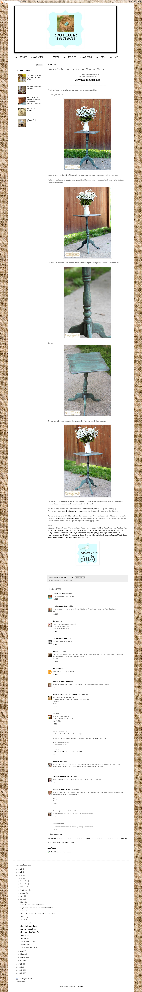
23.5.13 (55, 599)
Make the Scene (85, 530)
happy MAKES (37, 57)
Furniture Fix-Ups (59, 580)
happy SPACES (21, 57)
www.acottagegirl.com (88, 79)
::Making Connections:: (28, 929)
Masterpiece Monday (88, 528)
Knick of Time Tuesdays (68, 533)
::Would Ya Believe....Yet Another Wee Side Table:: (37, 914)
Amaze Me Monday (115, 528)
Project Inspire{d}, (93, 533)
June (22, 899)
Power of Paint (116, 535)
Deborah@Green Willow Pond (64, 789)
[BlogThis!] (78, 577)
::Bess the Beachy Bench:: (29, 926)
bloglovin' (60, 518)
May (22, 902)
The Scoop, (82, 533)
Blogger (80, 986)
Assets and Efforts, (61, 535)
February (23, 957)
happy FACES (53, 57)
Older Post (123, 839)
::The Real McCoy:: (27, 923)
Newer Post (52, 839)
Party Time (84, 537)
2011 (20, 967)
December (24, 881)
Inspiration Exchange (102, 535)
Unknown (56, 668)
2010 (21, 970)
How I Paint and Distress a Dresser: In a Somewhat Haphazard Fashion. (34, 100)
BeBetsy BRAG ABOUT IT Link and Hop (92, 738)
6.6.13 (55, 782)
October (23, 887)
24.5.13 (55, 674)
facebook (72, 518)
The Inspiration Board (76, 535)
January (23, 960)
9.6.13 (55, 817)
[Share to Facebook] (82, 577)
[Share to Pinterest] (84, 577)
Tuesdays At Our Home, (108, 533)
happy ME (114, 57)
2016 (21, 869)
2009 (21, 973)
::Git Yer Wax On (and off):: (29, 947)
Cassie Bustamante (60, 638)
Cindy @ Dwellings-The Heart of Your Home (69, 694)
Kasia (55, 621)
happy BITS (101, 57)
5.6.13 (55, 769)
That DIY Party (102, 528)
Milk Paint (69, 580)
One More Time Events (61, 681)
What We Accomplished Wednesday (66, 537)
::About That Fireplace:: (31, 121)
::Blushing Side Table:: (28, 941)
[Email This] (76, 577)
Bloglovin (71, 751)
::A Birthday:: (24, 917)
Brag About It (89, 535)
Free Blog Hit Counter (21, 981)
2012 (21, 964)
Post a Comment (56, 834)
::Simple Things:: (26, 920)
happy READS (86, 57)
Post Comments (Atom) (65, 842)
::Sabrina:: (23, 911)
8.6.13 (55, 804)
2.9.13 (55, 830)
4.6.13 (55, 724)
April (22, 951)
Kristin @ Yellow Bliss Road (63, 776)
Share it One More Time (71, 528)
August (23, 893)
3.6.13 (55, 707)
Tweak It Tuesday (98, 530)
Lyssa (94, 509)
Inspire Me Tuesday (113, 530)
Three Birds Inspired (60, 593)
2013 (21, 878)
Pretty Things (74, 530)
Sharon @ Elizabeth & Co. (62, 811)
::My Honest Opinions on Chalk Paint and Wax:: (34, 77)
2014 (21, 875)
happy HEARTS (69, 57)
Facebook (56, 751)
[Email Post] (71, 577)
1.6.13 (55, 687)
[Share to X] (80, 577)
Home (88, 839)
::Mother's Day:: (25, 938)
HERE (67, 175)
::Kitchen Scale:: (25, 944)
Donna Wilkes (58, 761)
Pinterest (79, 751)
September (24, 890)
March (22, 954)
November (24, 884)
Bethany (86, 509)
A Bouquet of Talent (54, 528)
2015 (21, 872)
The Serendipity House (74, 511)
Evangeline (67, 180)
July (22, 896)
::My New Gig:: (25, 935)
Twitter (63, 751)
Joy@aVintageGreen (60, 606)
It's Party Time (63, 530)
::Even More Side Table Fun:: (30, 932)
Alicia (55, 714)
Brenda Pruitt (58, 651)
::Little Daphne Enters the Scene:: (32, 905)
